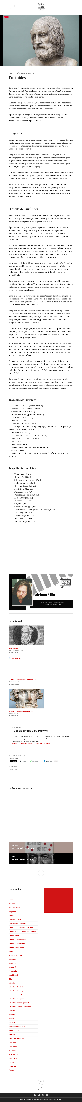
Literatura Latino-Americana (20, 1007)
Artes (11, 900)
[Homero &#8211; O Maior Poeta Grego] (41, 698)
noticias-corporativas (17, 1026)
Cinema (11, 915)
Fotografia (13, 971)
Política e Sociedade (16, 1038)
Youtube (41, 1090)
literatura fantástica (16, 995)
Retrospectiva (14, 1054)
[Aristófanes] (41, 635)
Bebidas (12, 904)
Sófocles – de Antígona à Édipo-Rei (22, 679)
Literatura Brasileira (16, 987)
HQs (10, 979)
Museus (12, 1014)
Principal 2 (13, 1046)
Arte (10, 896)
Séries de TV (13, 1058)
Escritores (12, 963)
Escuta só (12, 967)
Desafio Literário (15, 955)
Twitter (41, 1084)
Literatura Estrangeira (17, 991)
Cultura (11, 951)
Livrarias (12, 1011)
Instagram (41, 1087)
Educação (12, 959)
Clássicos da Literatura (25, 73)
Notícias (12, 1022)
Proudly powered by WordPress (30, 1100)
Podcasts (12, 1034)
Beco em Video (14, 908)
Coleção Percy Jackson (17, 939)
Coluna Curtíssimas (16, 947)
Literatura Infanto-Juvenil (19, 1003)
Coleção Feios (14, 935)
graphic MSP (13, 975)
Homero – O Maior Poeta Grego (21, 711)
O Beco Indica (14, 1030)
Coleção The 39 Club (17, 943)
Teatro (11, 1062)
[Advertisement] (59, 900)
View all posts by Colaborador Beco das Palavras (31, 743)
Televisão (12, 1066)
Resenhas (12, 1050)
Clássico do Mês (15, 919)
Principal (12, 1042)
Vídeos (11, 1070)
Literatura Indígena (16, 999)
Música (11, 1018)
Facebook (41, 1081)
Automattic (57, 1100)
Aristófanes (13, 648)
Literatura (12, 983)
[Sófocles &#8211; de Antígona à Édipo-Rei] (41, 667)
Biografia (12, 73)
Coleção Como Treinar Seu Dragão (22, 931)
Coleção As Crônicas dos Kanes (21, 927)
